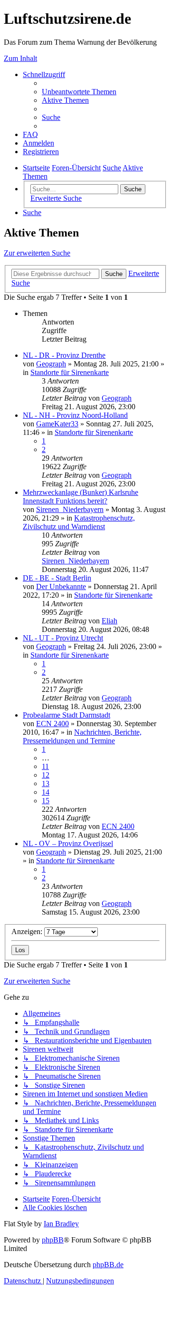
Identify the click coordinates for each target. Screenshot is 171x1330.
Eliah (109, 621)
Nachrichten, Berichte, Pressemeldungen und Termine (82, 736)
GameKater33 (57, 424)
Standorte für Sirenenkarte (69, 372)
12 (45, 775)
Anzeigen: (27, 931)
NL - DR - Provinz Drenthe (64, 355)
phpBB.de (108, 1265)
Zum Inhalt (20, 58)
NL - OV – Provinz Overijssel (68, 843)
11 (45, 766)
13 (45, 783)
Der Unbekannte (61, 586)
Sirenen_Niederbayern (70, 509)
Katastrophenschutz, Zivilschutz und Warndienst (79, 522)
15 (45, 801)
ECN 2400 (52, 723)
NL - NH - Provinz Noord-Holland (75, 415)
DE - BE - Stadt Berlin (57, 578)
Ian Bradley (61, 1224)
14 (45, 792)
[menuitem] (79, 92)
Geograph (51, 364)
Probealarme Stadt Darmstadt (66, 715)
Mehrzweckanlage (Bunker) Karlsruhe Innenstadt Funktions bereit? (80, 496)
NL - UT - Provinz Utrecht (63, 638)
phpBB (53, 1240)
